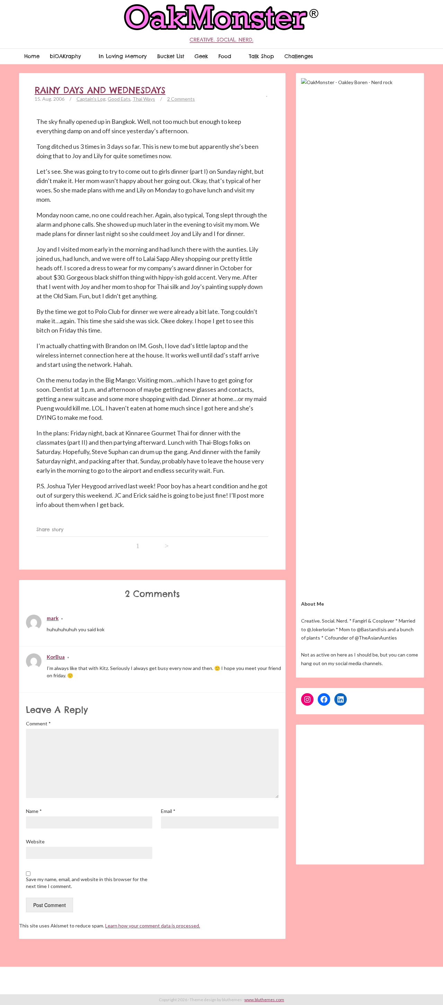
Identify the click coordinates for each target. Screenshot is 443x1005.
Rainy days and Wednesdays (100, 90)
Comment (38, 723)
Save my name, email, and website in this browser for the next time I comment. (86, 882)
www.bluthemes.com (264, 999)
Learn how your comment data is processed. (152, 926)
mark (52, 618)
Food (224, 56)
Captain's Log (91, 99)
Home (31, 56)
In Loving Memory (123, 56)
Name (34, 811)
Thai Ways (144, 99)
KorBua (56, 657)
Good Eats (119, 99)
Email (168, 811)
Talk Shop (261, 56)
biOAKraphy (65, 56)
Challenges (298, 56)
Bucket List (170, 56)
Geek (201, 56)
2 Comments (181, 99)
